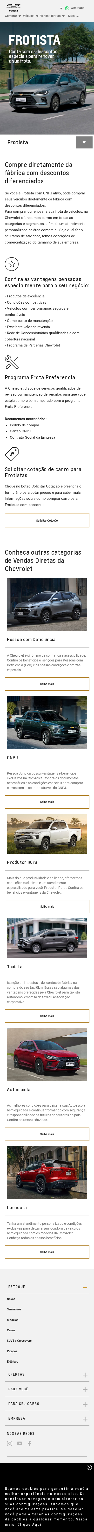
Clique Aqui (30, 1524)
